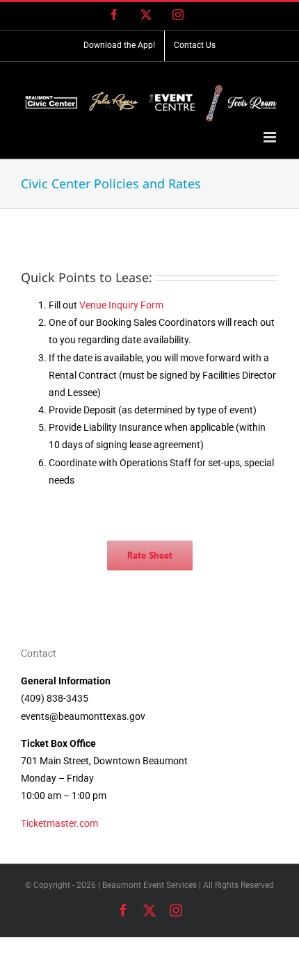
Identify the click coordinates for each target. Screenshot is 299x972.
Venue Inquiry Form (121, 305)
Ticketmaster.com (59, 823)
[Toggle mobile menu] (271, 137)
